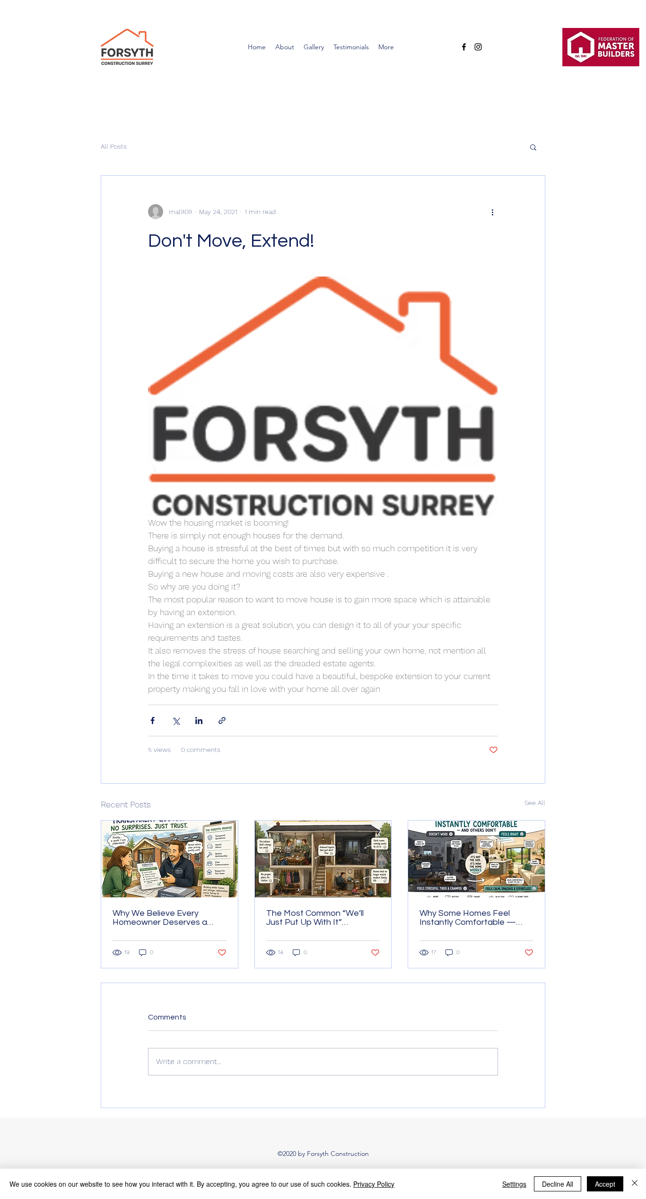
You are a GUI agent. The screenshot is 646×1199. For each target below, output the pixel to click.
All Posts (114, 146)
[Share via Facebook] (152, 720)
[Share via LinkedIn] (198, 720)
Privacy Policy (373, 1184)
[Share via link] (222, 720)
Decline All (557, 1184)
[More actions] (492, 211)
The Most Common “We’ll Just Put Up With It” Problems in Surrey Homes (317, 918)
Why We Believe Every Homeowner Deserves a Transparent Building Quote (166, 918)
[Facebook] (464, 47)
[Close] (634, 1183)
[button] (533, 147)
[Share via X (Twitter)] (175, 720)
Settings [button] (514, 1184)
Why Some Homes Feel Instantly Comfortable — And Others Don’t (467, 918)
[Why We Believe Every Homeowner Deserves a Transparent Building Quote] (169, 859)
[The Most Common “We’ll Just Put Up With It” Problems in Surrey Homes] (323, 859)
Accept (605, 1184)
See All (534, 802)
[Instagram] (478, 47)
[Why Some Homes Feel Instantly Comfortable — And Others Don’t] (476, 859)
